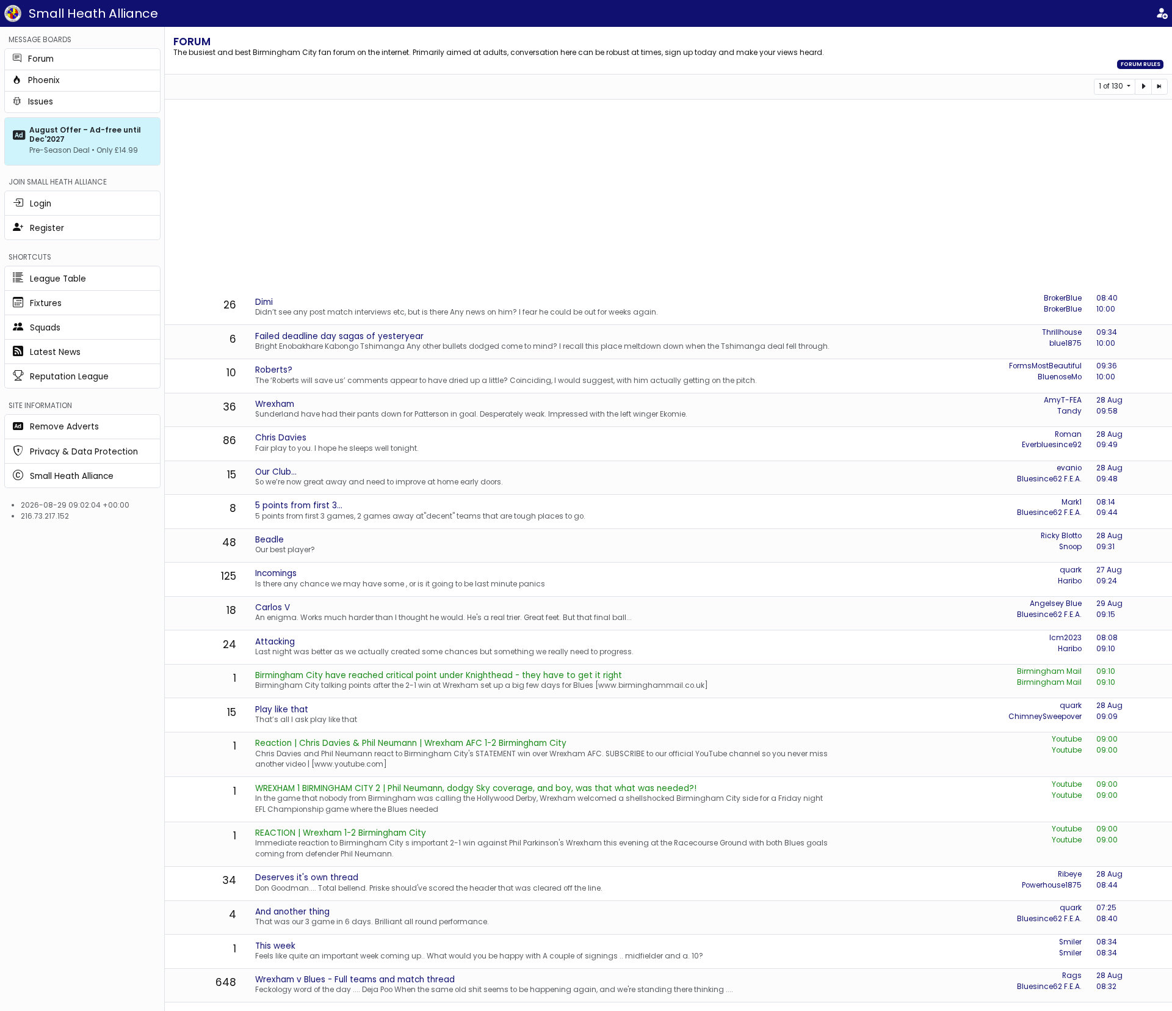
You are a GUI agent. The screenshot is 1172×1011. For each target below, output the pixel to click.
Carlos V (272, 607)
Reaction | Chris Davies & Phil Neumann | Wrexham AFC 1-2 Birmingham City (410, 743)
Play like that (281, 709)
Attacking (275, 642)
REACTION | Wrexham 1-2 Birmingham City (340, 833)
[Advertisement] (668, 197)
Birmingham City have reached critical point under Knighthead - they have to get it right (438, 675)
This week (275, 946)
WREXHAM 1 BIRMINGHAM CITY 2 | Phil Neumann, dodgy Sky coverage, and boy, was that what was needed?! (475, 788)
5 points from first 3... (298, 505)
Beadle (269, 540)
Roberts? (273, 370)
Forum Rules (1140, 64)
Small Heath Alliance (93, 13)
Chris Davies (280, 437)
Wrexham (274, 404)
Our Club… (276, 472)
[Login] (1162, 13)
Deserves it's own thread (306, 877)
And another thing (292, 912)
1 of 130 (1112, 86)
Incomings (276, 573)
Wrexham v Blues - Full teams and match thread (355, 979)
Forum (192, 41)
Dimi (264, 302)
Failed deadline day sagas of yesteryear (339, 336)
